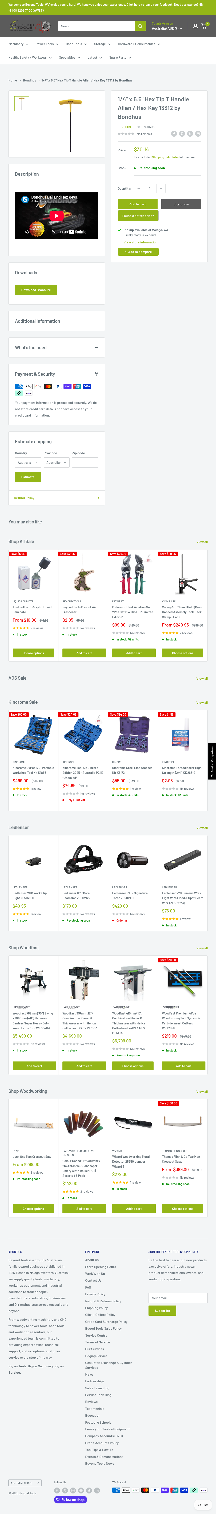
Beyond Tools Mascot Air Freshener (79, 609)
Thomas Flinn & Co (174, 1150)
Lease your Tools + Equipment (107, 1429)
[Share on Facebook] (174, 133)
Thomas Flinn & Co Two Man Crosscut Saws (181, 1159)
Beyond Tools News (99, 1463)
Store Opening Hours (100, 1267)
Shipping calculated (166, 157)
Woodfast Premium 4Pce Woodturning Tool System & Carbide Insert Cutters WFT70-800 (181, 1020)
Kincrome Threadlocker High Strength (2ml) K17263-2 (181, 770)
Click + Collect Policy (100, 1315)
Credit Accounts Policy (102, 1443)
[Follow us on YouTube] (81, 1490)
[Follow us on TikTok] (89, 1490)
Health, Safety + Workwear (27, 57)
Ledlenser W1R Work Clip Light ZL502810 (30, 895)
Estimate (28, 477)
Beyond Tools (71, 601)
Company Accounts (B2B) (104, 1436)
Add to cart (137, 204)
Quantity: (124, 188)
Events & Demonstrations (104, 1457)
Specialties (67, 57)
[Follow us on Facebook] (57, 1490)
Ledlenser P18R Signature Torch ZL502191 (130, 895)
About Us (92, 1260)
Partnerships (94, 1381)
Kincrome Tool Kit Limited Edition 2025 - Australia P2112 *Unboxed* (82, 773)
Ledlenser (20, 887)
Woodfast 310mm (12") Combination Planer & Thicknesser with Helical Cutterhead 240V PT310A (79, 1020)
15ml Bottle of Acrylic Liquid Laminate (32, 609)
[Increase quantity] (161, 188)
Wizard (117, 1150)
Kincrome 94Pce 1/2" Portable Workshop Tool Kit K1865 (33, 770)
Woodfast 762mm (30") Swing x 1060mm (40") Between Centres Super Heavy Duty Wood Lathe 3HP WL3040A (33, 1020)
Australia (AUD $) (21, 1483)
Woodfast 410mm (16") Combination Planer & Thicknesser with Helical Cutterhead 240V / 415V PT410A (129, 1023)
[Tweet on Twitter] (190, 133)
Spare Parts (117, 57)
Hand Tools (74, 44)
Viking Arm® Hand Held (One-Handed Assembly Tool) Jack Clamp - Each (182, 612)
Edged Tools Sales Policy (103, 1328)
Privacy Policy (95, 1294)
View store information (141, 242)
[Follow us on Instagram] (73, 1490)
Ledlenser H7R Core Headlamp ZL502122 (76, 895)
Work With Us (95, 1273)
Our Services (94, 1349)
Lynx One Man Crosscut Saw (32, 1157)
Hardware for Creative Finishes (78, 1153)
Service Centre (96, 1335)
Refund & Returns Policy (103, 1301)
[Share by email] (198, 133)
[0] (204, 26)
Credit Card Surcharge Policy (106, 1321)
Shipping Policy (96, 1308)
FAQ (88, 1287)
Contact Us (93, 1280)
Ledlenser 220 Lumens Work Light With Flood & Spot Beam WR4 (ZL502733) (182, 898)
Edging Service (96, 1356)
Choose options (33, 653)
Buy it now (181, 204)
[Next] (207, 605)
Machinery (16, 44)
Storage (100, 44)
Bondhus (29, 80)
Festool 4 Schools (98, 1422)
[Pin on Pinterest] (182, 133)
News (89, 1374)
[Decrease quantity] (138, 188)
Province (50, 453)
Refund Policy (24, 498)
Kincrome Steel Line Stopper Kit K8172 (132, 770)
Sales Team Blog (97, 1388)
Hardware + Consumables (136, 44)
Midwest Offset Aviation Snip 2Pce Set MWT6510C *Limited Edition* (132, 612)
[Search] (140, 26)
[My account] (195, 26)
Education (92, 1415)
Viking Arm (169, 601)
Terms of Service (97, 1342)
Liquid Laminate (23, 601)
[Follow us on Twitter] (65, 1490)
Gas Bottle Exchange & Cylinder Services (108, 1365)
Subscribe (162, 1310)
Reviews (91, 1401)
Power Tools (45, 44)
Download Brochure (36, 290)
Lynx (16, 1150)
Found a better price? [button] (138, 216)
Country (21, 453)
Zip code (78, 453)
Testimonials (94, 1408)
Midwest (118, 601)
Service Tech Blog (98, 1395)
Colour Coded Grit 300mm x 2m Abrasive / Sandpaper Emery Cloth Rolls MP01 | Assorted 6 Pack (81, 1168)
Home (12, 80)
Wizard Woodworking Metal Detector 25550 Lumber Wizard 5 (131, 1162)
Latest (92, 57)
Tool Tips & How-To (99, 1450)
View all (202, 542)
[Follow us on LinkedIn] (97, 1490)
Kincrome (19, 762)
